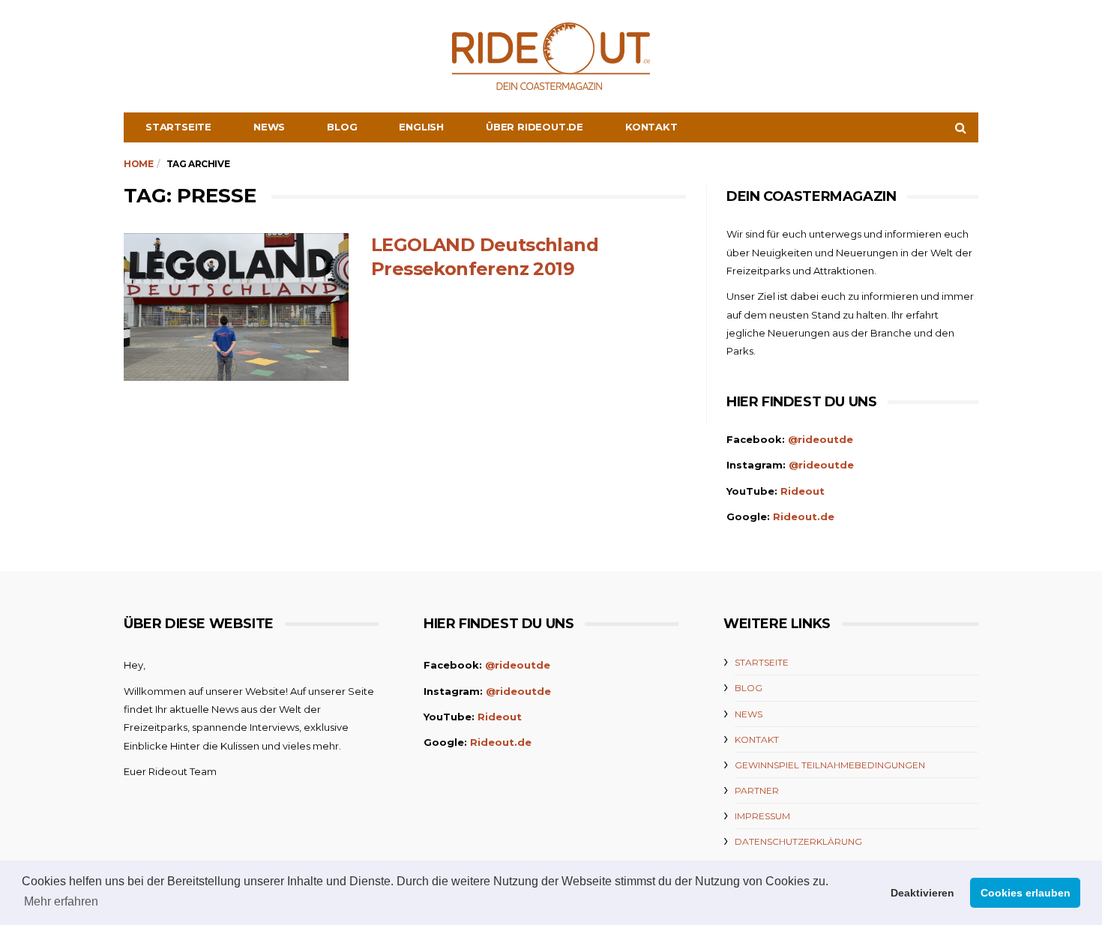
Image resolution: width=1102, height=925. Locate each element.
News (269, 127)
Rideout (802, 491)
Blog (342, 127)
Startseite (178, 127)
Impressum (762, 816)
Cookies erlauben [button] (1026, 893)
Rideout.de (803, 516)
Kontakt (651, 127)
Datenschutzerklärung (798, 841)
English (421, 127)
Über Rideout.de (534, 127)
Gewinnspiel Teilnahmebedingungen (830, 765)
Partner (757, 790)
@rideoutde (820, 439)
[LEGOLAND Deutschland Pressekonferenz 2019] (236, 307)
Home (138, 163)
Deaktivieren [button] (922, 893)
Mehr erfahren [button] (61, 901)
